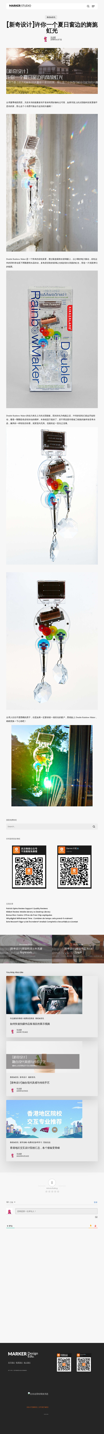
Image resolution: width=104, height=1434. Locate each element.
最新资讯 (31, 1077)
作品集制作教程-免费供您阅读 (22, 1018)
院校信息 (46, 1142)
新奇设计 (23, 1077)
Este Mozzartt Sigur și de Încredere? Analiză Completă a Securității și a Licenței (42, 922)
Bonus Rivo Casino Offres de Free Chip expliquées (29, 915)
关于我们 (11, 1363)
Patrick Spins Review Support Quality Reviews (27, 908)
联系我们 (19, 1363)
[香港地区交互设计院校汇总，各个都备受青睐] (52, 1130)
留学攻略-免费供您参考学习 (31, 1142)
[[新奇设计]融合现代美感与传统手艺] (52, 1068)
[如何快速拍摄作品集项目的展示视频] (52, 1006)
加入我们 (27, 1363)
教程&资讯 (51, 17)
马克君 (53, 37)
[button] (93, 6)
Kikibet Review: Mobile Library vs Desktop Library (28, 912)
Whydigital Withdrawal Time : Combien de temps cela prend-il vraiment (39, 918)
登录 (95, 1202)
